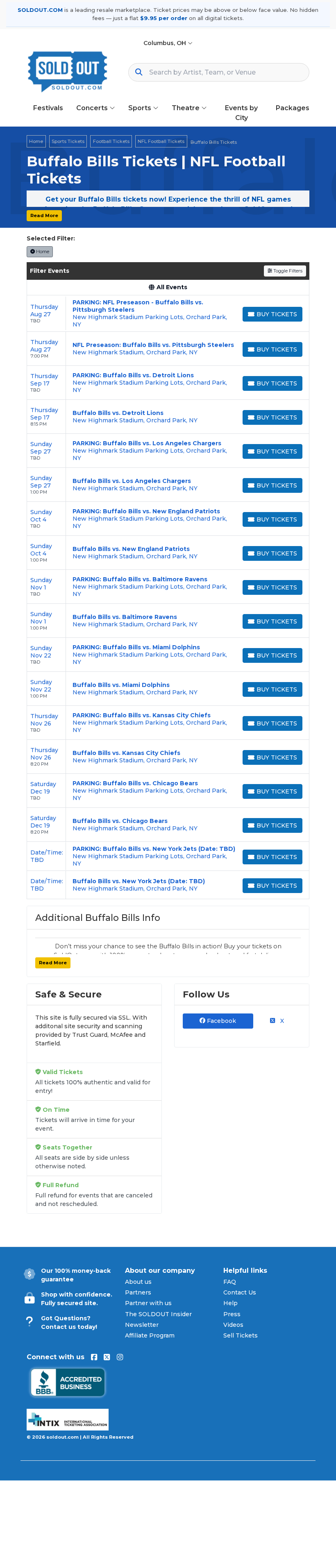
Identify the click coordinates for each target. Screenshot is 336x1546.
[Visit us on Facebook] (94, 1357)
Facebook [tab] (220, 1021)
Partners (138, 1292)
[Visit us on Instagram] (120, 1357)
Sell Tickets (240, 1335)
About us (138, 1281)
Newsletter (142, 1324)
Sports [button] (140, 108)
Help (230, 1303)
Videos (233, 1324)
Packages (292, 108)
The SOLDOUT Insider (158, 1314)
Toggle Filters (287, 271)
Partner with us (148, 1303)
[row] (168, 313)
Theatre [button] (186, 108)
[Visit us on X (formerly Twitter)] (107, 1357)
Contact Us (239, 1292)
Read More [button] (44, 215)
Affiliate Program (150, 1335)
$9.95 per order (163, 18)
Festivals (48, 108)
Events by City (241, 113)
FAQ (229, 1281)
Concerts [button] (92, 108)
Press (232, 1314)
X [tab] (281, 1021)
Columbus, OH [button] (165, 43)
